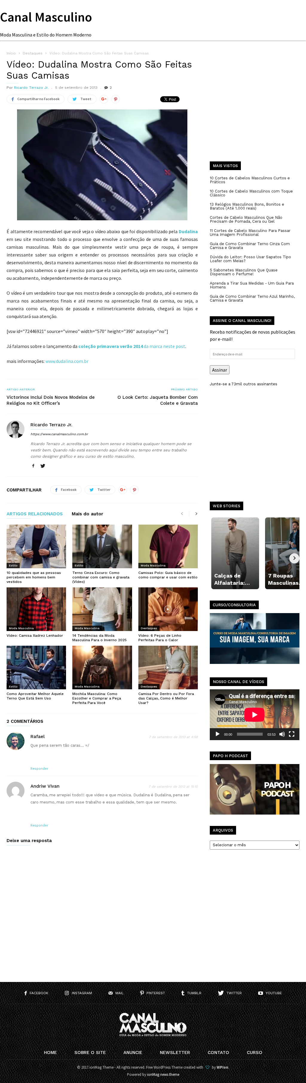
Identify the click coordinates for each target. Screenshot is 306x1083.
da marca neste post (131, 346)
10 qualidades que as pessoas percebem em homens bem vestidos (34, 577)
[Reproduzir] (218, 734)
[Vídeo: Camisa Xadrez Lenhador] (36, 609)
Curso (254, 1052)
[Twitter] (43, 466)
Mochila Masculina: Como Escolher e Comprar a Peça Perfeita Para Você (96, 698)
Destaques (149, 628)
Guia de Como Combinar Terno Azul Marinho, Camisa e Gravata (252, 298)
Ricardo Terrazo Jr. (31, 87)
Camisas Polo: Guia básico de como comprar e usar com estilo (168, 575)
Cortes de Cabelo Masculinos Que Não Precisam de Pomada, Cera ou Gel (246, 219)
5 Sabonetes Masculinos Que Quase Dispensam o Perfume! (244, 272)
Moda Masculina (153, 565)
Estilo (13, 565)
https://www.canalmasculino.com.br (59, 434)
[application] (254, 714)
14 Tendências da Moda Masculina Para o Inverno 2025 (99, 637)
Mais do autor (87, 514)
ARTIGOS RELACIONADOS (35, 514)
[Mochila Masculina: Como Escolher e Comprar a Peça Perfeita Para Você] (102, 667)
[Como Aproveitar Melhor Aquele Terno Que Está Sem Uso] (36, 667)
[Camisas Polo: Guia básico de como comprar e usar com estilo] (168, 546)
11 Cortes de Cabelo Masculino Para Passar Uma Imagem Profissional (250, 232)
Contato (218, 1052)
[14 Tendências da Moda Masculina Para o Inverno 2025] (102, 609)
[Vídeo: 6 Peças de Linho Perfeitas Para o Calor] (168, 609)
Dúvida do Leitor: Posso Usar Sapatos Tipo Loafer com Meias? (250, 259)
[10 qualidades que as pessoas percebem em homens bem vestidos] (36, 546)
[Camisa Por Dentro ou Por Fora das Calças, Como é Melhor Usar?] (168, 667)
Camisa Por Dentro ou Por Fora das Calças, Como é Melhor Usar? (166, 698)
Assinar (219, 370)
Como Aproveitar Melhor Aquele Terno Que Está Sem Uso (35, 696)
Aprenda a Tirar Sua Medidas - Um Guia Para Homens (252, 285)
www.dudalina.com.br (66, 361)
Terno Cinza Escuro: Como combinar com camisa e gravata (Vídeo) (100, 577)
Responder (39, 769)
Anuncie (132, 1052)
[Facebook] (33, 466)
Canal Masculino (46, 17)
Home (50, 1052)
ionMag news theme (163, 1074)
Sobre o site (90, 1052)
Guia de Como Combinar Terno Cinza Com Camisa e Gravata (250, 246)
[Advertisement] (254, 110)
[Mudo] (282, 734)
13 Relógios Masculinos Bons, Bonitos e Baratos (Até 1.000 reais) (247, 206)
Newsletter (175, 1052)
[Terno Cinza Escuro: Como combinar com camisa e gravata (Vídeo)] (102, 546)
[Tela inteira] (292, 734)
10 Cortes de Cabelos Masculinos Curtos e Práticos (250, 180)
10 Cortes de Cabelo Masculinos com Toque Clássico (251, 193)
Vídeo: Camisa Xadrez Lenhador (35, 635)
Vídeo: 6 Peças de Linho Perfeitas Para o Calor (159, 637)
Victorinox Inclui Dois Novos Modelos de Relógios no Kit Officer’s (51, 400)
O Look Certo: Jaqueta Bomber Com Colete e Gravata (157, 400)
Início (11, 53)
